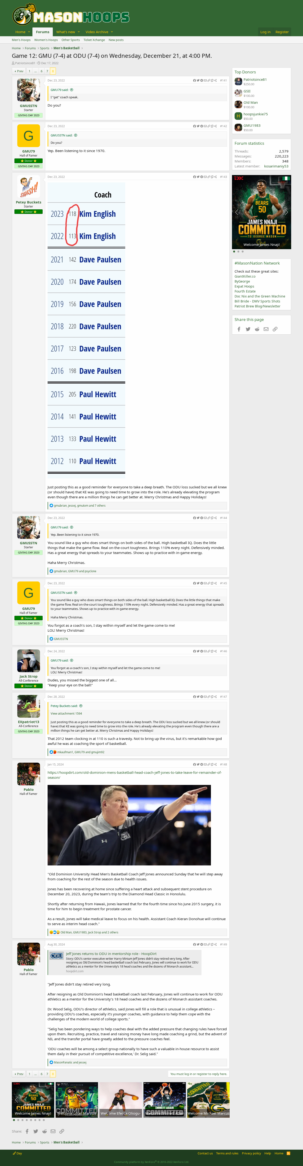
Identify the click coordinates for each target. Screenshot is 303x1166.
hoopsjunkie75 (256, 114)
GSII (247, 91)
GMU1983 (252, 125)
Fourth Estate (245, 291)
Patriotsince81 (25, 63)
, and (75, 571)
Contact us (205, 1153)
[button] (29, 31)
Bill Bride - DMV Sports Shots (257, 301)
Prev (20, 71)
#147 (223, 697)
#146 (223, 651)
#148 (223, 764)
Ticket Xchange (94, 40)
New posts (116, 40)
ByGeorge (242, 281)
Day (19, 1153)
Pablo (29, 789)
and (70, 1062)
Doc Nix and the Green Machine (260, 296)
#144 (223, 518)
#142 (223, 126)
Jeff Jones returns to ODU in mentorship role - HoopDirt (111, 953)
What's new (65, 31)
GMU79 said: (59, 90)
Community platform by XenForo (151, 1162)
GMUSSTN (28, 105)
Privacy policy (251, 1153)
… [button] (35, 71)
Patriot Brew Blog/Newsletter (258, 306)
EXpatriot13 (28, 721)
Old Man (251, 102)
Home (20, 31)
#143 (223, 177)
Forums (42, 31)
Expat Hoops (244, 286)
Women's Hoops (46, 40)
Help (267, 1153)
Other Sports (71, 40)
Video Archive (97, 31)
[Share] (205, 80)
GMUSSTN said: (61, 135)
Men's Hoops (21, 40)
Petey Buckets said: (64, 706)
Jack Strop (29, 676)
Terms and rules (227, 1153)
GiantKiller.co (245, 276)
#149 (223, 944)
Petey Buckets (28, 202)
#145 (223, 583)
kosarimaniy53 (276, 166)
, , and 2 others (89, 932)
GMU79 (28, 151)
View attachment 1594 (66, 713)
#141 (223, 80)
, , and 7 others (80, 506)
